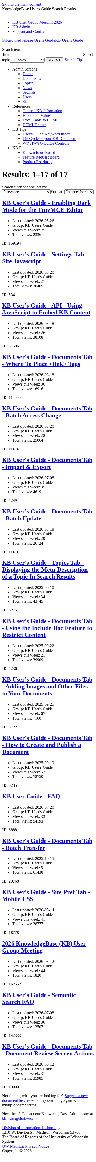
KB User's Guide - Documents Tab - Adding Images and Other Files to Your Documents (47, 686)
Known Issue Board (39, 152)
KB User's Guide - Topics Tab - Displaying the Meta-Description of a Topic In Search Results (45, 569)
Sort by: (40, 187)
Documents (32, 78)
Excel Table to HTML (41, 120)
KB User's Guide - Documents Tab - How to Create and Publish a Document (47, 745)
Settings (29, 92)
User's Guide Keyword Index (46, 134)
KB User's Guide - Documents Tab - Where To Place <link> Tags (47, 360)
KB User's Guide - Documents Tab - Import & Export (47, 463)
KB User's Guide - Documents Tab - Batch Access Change (47, 412)
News (27, 87)
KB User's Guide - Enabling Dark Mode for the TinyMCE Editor (46, 206)
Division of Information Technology (31, 1127)
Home (28, 74)
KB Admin (21, 27)
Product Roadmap (37, 162)
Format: (57, 191)
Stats (26, 101)
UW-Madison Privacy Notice (25, 1146)
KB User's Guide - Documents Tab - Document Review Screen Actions (48, 1050)
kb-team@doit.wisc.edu (21, 1118)
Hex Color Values (37, 115)
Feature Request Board (41, 157)
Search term (11, 49)
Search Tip (73, 60)
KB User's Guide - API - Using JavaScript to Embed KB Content (46, 309)
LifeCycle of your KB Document (49, 138)
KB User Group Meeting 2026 (37, 22)
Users (27, 97)
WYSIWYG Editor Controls (46, 143)
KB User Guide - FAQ (31, 796)
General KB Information (42, 111)
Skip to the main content (21, 4)
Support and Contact (29, 31)
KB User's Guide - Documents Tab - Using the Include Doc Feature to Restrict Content (47, 628)
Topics (28, 83)
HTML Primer (34, 125)
